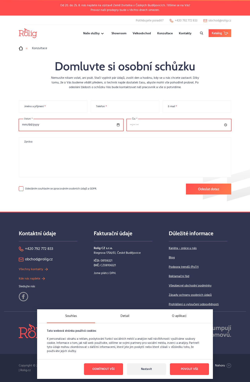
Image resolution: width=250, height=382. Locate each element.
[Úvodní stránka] (21, 48)
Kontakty (185, 33)
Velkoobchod (142, 33)
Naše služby (91, 33)
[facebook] (23, 296)
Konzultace (165, 33)
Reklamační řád (179, 276)
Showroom (119, 33)
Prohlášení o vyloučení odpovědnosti (194, 304)
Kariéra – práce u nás (183, 248)
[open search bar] (201, 33)
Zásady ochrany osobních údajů (190, 295)
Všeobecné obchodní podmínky (190, 285)
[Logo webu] (28, 33)
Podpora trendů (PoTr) (184, 267)
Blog (172, 257)
